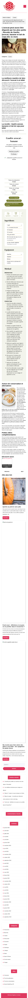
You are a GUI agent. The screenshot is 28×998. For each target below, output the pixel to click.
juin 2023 (6, 848)
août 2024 (6, 830)
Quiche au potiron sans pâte (12, 507)
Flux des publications (8, 978)
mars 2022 (6, 872)
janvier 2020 (7, 907)
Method (23, 215)
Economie (6, 941)
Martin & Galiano (6, 17)
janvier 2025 (7, 827)
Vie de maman (7, 959)
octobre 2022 (7, 857)
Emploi (5, 944)
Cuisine (14, 17)
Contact (18, 995)
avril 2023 (6, 851)
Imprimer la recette (14, 151)
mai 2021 (6, 887)
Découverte (6, 938)
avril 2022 (6, 869)
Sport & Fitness (7, 956)
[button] (21, 225)
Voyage (5, 962)
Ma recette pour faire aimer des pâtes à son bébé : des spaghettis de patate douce (13, 746)
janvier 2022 (7, 878)
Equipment (15, 215)
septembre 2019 (7, 916)
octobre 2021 (7, 884)
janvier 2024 (7, 842)
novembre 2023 (7, 845)
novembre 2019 (7, 910)
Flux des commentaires (9, 981)
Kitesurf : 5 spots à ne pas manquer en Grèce (14, 793)
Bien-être (6, 932)
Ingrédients (8, 215)
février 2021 (6, 896)
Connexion (6, 975)
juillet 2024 (6, 833)
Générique (6, 947)
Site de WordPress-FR (9, 984)
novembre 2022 (7, 854)
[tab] (24, 6)
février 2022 (6, 875)
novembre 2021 (7, 881)
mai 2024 (6, 836)
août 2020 (6, 905)
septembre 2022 (7, 860)
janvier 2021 (7, 899)
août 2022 (6, 863)
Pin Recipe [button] (14, 154)
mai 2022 (6, 866)
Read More (6, 518)
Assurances (6, 929)
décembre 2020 (7, 902)
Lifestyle (6, 950)
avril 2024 (6, 839)
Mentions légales (12, 995)
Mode (5, 953)
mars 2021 (6, 893)
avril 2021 (6, 890)
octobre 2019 (7, 913)
